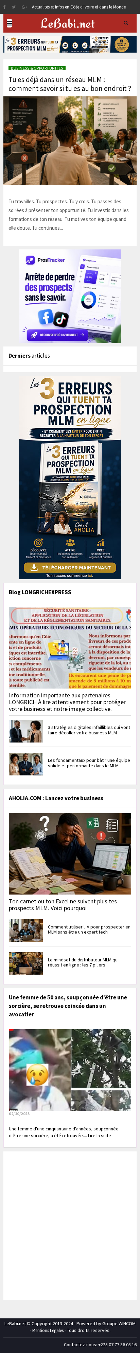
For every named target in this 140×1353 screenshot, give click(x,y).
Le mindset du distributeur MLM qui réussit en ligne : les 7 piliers (83, 962)
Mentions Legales (48, 1330)
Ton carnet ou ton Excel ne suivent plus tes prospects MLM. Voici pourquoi (63, 904)
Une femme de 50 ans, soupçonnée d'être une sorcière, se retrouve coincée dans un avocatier (68, 1006)
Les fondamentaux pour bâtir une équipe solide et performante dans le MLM (89, 762)
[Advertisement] (70, 1225)
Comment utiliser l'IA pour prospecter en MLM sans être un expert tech (89, 929)
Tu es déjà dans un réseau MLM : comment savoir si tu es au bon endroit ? (69, 84)
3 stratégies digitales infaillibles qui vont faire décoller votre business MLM (89, 729)
